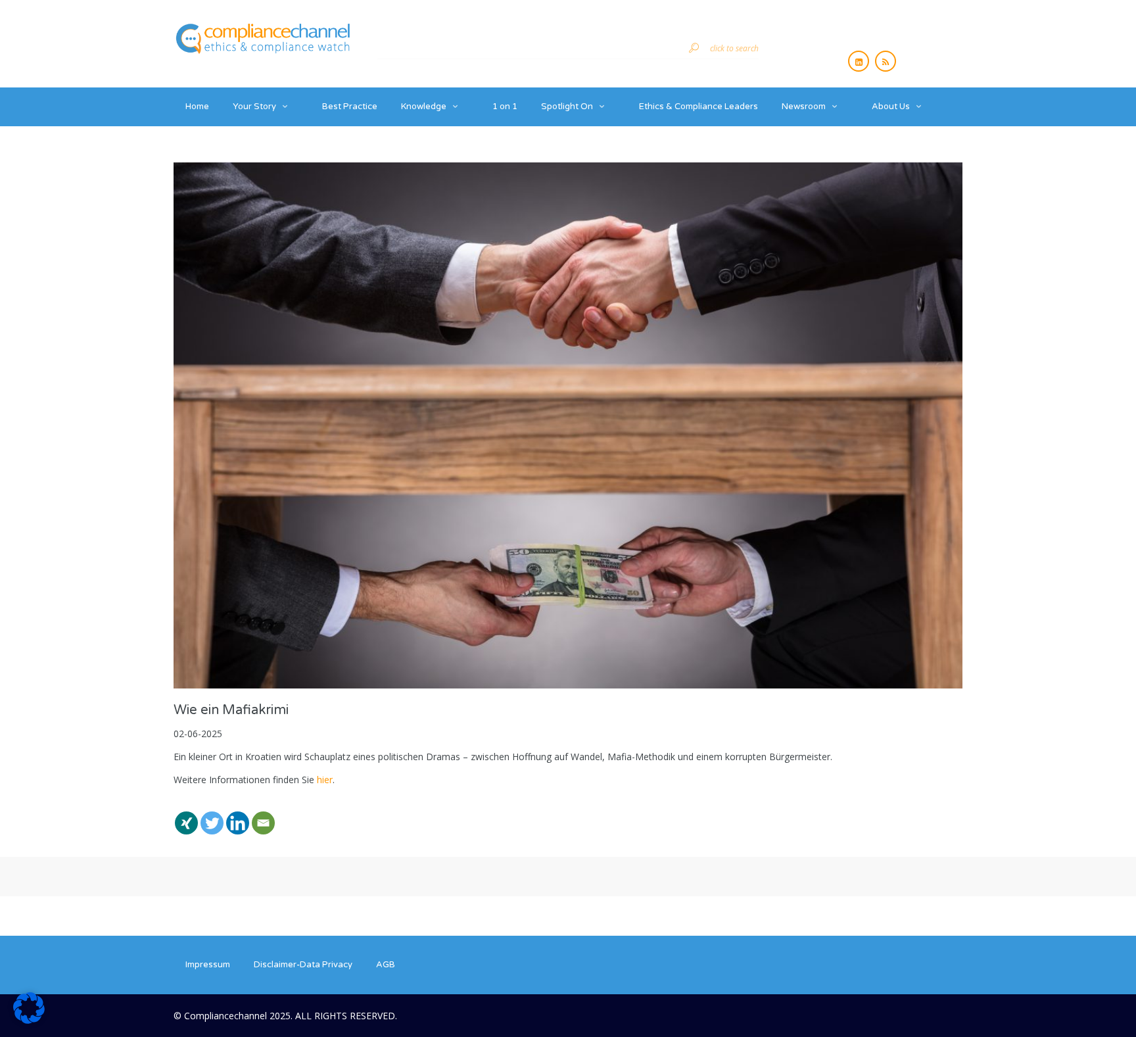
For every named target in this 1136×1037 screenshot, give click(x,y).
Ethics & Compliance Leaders (698, 106)
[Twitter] (212, 815)
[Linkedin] (237, 815)
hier (325, 779)
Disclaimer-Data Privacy (303, 964)
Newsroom (804, 106)
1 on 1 (504, 106)
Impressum (207, 964)
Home (197, 106)
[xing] (186, 815)
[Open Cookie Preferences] (29, 1020)
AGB (385, 964)
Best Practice (349, 106)
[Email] (263, 815)
